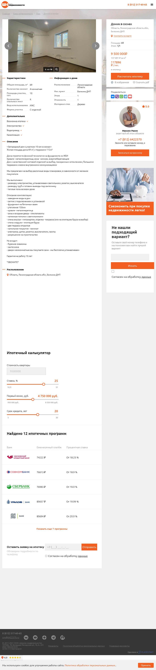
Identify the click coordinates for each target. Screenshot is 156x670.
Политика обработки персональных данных (84, 646)
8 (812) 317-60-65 (137, 4)
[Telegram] (125, 96)
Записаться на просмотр (130, 153)
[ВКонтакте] (113, 96)
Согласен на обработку (68, 555)
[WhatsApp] (121, 96)
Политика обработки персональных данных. (90, 665)
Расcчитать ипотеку (130, 76)
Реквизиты (53, 646)
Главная (6, 13)
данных (83, 555)
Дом (38, 13)
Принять (146, 665)
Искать (132, 265)
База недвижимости (23, 13)
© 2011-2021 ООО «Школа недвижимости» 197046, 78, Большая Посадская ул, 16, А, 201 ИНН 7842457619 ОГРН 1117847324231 (23, 646)
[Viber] (117, 96)
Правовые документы (119, 646)
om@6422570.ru (10, 637)
